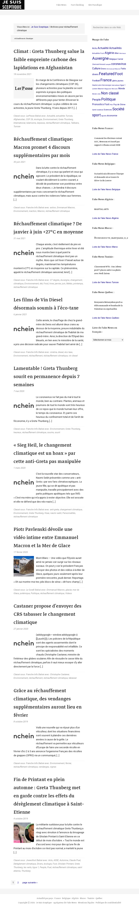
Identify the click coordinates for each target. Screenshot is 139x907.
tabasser (73, 678)
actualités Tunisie (64, 116)
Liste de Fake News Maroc (105, 247)
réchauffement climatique (58, 123)
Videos (68, 593)
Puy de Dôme (119, 104)
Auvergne (64, 280)
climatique (18, 283)
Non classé (110, 93)
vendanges (44, 767)
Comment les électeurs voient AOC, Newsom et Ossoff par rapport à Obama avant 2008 (108, 142)
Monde (121, 88)
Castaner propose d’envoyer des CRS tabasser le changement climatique (47, 614)
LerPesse (30, 116)
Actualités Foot (98, 53)
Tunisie (17, 126)
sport (96, 115)
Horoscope (106, 85)
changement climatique (71, 509)
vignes (53, 767)
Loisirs (94, 89)
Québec (99, 898)
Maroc (83, 898)
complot (108, 64)
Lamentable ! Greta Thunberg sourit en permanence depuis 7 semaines (47, 376)
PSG (111, 105)
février (68, 763)
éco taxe (68, 352)
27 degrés (54, 280)
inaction (33, 211)
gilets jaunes (117, 81)
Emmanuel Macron (66, 207)
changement (76, 280)
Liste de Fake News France (105, 154)
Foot (55, 864)
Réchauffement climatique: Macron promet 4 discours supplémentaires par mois (43, 147)
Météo (69, 283)
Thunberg (26, 871)
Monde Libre (96, 94)
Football (96, 80)
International (19, 123)
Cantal (120, 59)
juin (63, 283)
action (53, 207)
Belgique (113, 59)
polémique (25, 593)
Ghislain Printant (66, 864)
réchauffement (36, 355)
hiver (51, 283)
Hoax (47, 513)
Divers (40, 864)
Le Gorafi (30, 590)
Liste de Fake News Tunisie (105, 282)
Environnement (50, 119)
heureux (17, 432)
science (100, 110)
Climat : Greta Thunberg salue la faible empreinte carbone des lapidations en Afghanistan (49, 59)
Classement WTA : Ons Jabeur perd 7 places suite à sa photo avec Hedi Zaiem (107, 270)
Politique (35, 593)
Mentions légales (86, 902)
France (106, 80)
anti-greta (54, 509)
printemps (78, 283)
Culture (96, 68)
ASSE (56, 860)
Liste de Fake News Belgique (106, 189)
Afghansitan (19, 119)
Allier (117, 53)
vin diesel (73, 355)
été (41, 283)
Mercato (115, 89)
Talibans (75, 123)
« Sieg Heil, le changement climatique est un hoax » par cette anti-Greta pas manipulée (47, 453)
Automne (64, 860)
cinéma (53, 352)
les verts (27, 867)
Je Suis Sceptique (27, 5)
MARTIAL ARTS (101, 209)
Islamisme (31, 123)
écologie (38, 119)
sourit (57, 432)
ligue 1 (35, 867)
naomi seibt (55, 513)
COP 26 (29, 119)
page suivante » (29, 883)
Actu (50, 860)
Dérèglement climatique (25, 864)
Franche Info (32, 207)
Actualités (115, 48)
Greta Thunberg (65, 119)
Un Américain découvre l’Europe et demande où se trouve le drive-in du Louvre (109, 177)
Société (118, 109)
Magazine (107, 89)
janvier (58, 283)
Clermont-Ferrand (98, 64)
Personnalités (68, 513)
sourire (50, 432)
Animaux (122, 53)
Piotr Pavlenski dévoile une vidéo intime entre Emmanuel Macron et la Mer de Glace (46, 537)
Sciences (108, 109)
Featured (107, 73)
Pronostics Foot (100, 104)
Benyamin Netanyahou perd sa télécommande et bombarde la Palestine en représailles (108, 306)
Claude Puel (74, 860)
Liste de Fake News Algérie (105, 218)
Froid (46, 283)
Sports (103, 116)
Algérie (109, 53)
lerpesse (41, 123)
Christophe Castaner (59, 674)
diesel (61, 352)
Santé (94, 110)
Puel (49, 867)
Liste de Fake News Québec (105, 318)
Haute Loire (96, 85)
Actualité (51, 116)
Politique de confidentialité (108, 902)
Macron (41, 211)
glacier (69, 590)
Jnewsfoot (31, 860)
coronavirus (118, 64)
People (43, 867)
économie (112, 115)
